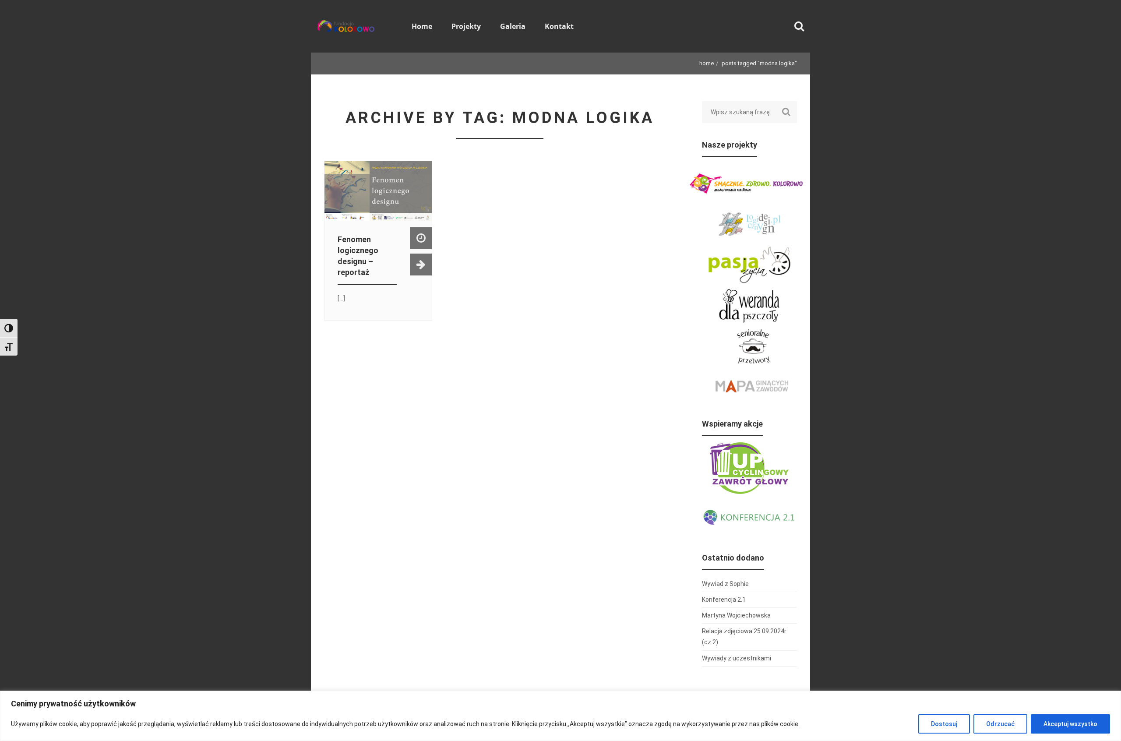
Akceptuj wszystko (1070, 723)
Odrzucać (1000, 723)
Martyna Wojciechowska (736, 615)
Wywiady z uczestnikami (736, 658)
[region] (560, 716)
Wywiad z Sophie (725, 583)
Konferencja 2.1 (724, 599)
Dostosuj (944, 723)
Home (706, 63)
